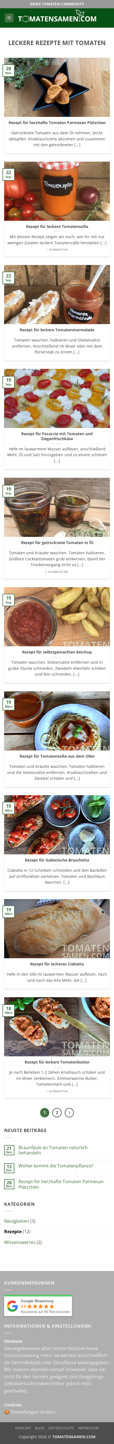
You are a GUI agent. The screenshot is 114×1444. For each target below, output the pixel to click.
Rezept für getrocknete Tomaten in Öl (57, 542)
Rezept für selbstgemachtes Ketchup (57, 652)
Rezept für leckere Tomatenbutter (57, 1062)
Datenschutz (61, 1428)
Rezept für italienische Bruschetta (57, 860)
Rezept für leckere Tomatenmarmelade (57, 329)
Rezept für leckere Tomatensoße (57, 226)
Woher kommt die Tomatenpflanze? (56, 1166)
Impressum (88, 1428)
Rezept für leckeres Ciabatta (57, 964)
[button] (9, 18)
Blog (40, 1428)
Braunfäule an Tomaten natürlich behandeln (53, 1150)
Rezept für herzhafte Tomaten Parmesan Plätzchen (57, 122)
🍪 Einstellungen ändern (29, 1412)
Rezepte (13, 1231)
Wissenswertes (19, 1242)
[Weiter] (69, 1112)
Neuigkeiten (16, 1221)
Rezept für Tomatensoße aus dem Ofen (57, 756)
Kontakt (23, 1428)
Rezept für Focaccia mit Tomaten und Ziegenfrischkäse (57, 436)
